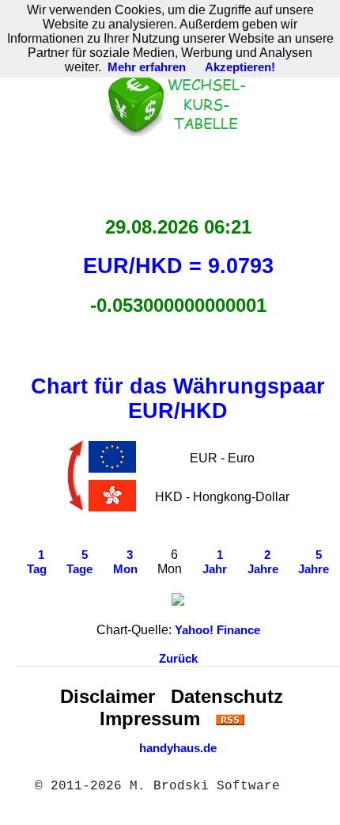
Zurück (178, 658)
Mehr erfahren (147, 67)
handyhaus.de (178, 748)
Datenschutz (227, 696)
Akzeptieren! (240, 67)
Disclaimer (107, 696)
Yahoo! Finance (217, 630)
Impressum (150, 718)
